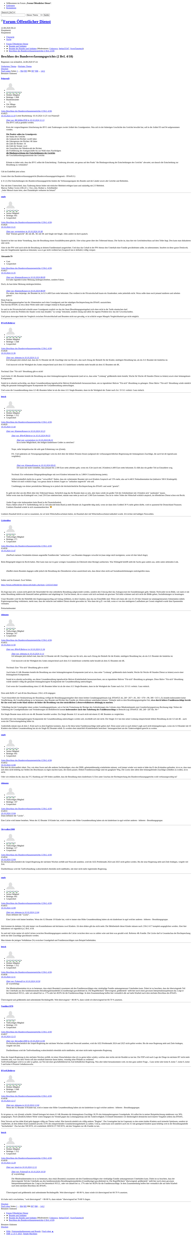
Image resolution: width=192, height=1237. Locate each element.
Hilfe (8, 1231)
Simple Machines (30, 1234)
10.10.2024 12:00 (8, 765)
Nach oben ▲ (48, 1231)
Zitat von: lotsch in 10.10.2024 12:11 (21, 1167)
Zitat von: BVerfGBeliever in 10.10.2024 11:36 (25, 649)
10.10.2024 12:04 (8, 813)
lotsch (3, 396)
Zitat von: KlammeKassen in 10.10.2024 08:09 (25, 277)
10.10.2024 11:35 (8, 273)
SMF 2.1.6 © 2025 (14, 1234)
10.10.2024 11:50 (8, 645)
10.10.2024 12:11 (8, 977)
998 (36, 71)
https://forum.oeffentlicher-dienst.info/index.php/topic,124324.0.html (29, 585)
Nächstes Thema (25, 66)
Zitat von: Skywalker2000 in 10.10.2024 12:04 (25, 1041)
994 (22, 71)
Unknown (53, 48)
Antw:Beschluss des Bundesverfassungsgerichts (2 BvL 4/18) (26, 111)
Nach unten (6, 71)
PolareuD (5, 78)
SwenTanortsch (76, 48)
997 (32, 71)
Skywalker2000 (8, 829)
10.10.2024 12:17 (8, 1101)
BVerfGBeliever (8, 323)
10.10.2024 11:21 (8, 227)
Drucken (4, 69)
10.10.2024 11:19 (8, 116)
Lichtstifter (6, 520)
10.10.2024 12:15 (8, 1036)
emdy (3, 197)
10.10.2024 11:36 (8, 353)
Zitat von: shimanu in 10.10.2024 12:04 (22, 912)
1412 (43, 71)
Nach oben (5, 1206)
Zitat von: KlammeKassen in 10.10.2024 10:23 (25, 431)
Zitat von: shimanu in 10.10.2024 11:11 (22, 357)
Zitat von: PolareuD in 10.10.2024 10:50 (23, 981)
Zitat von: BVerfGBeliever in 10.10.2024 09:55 (30, 436)
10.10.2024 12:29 (8, 1163)
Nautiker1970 (7, 1006)
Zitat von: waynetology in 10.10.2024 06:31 (35, 440)
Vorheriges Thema (8, 66)
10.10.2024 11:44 (8, 427)
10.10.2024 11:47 (8, 551)
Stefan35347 (64, 48)
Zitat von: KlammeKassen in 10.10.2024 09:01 (36, 465)
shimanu (5, 615)
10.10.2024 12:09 (8, 908)
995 (25, 71)
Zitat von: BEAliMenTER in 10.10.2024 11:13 (25, 120)
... (19, 71)
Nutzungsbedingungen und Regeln (26, 1231)
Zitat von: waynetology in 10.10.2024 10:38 (24, 231)
